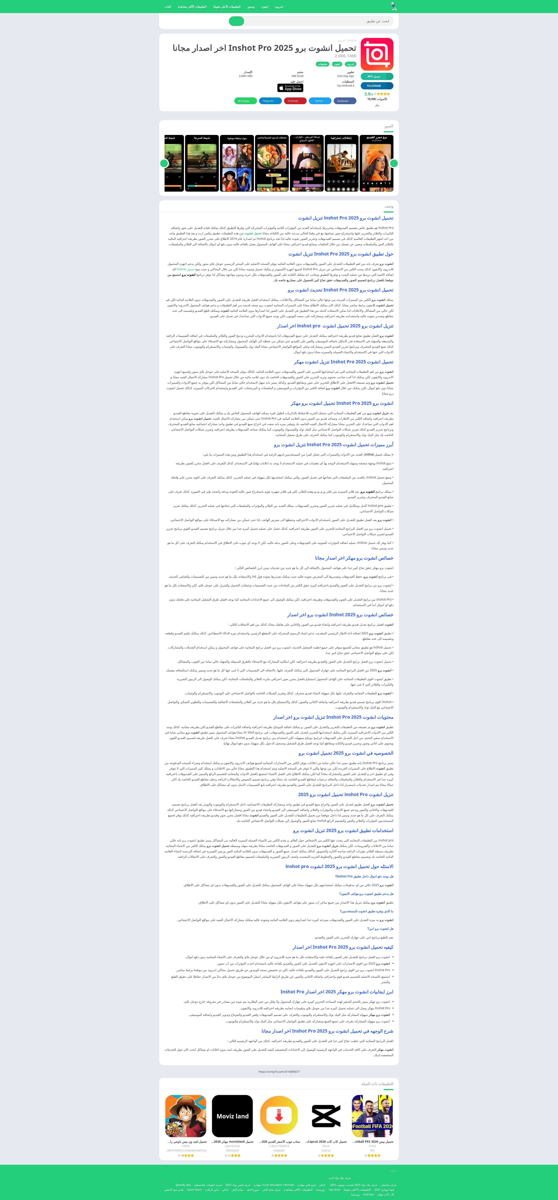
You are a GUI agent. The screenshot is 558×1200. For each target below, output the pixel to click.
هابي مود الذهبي (174, 1189)
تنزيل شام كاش (271, 1189)
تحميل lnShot (186, 269)
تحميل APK (373, 76)
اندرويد (279, 7)
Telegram (268, 100)
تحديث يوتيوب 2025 (342, 1185)
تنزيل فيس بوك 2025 (237, 1185)
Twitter (319, 100)
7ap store (334, 1189)
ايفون (264, 7)
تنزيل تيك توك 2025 (366, 1185)
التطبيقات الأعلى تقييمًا (227, 7)
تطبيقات (322, 64)
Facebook (342, 100)
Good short (194, 1189)
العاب (168, 7)
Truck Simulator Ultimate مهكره (274, 1185)
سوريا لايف (252, 1189)
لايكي (322, 1185)
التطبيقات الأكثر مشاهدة (192, 7)
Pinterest (293, 100)
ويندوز (251, 7)
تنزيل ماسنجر (389, 1185)
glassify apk (183, 1185)
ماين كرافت (212, 1189)
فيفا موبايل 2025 (384, 1189)
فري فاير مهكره (306, 1185)
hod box (368, 1194)
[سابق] (394, 163)
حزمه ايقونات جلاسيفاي (208, 1185)
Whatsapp (243, 100)
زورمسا (320, 1189)
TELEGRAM (374, 86)
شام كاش (237, 1189)
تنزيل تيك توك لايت (339, 1178)
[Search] (236, 21)
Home (352, 40)
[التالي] (164, 163)
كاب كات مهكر (385, 1194)
